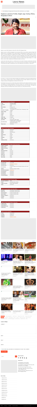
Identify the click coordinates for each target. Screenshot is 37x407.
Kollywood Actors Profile (21, 316)
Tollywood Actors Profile (28, 316)
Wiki (26, 318)
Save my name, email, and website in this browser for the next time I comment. (15, 349)
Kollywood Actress (4, 388)
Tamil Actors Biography (11, 318)
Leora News (18, 1)
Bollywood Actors (4, 381)
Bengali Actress (4, 399)
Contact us (5, 405)
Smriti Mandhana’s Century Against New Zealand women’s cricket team (23, 363)
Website (2, 344)
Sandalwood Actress (5, 392)
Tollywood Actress (4, 379)
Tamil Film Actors (17, 318)
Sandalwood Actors (4, 390)
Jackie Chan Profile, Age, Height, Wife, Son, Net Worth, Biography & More (25, 371)
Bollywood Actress (4, 383)
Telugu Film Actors (23, 318)
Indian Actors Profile (22, 317)
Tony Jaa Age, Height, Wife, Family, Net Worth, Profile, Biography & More (25, 369)
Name (2, 335)
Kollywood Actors (4, 386)
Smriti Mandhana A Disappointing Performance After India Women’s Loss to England (26, 365)
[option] (19, 11)
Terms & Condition (15, 405)
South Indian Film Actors (4, 318)
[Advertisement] (18, 7)
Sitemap (10, 405)
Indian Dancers (15, 316)
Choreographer (11, 317)
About (2, 405)
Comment (3, 324)
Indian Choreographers (9, 316)
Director (18, 317)
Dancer (15, 317)
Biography (6, 317)
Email (2, 340)
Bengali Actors (4, 397)
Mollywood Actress (4, 395)
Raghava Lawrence (28, 317)
